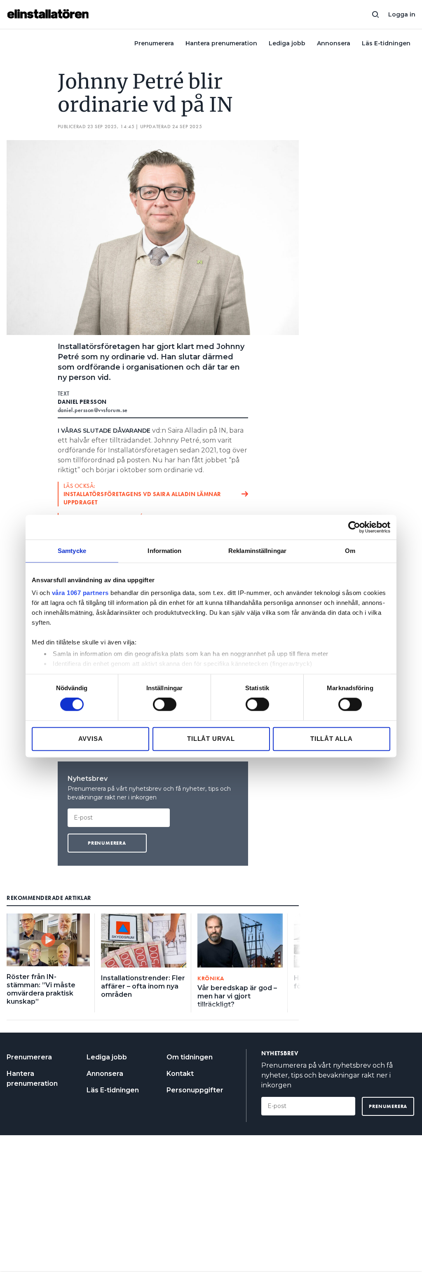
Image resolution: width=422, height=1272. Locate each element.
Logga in (401, 14)
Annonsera (333, 43)
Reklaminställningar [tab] (257, 550)
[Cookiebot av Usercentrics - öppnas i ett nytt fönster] (354, 527)
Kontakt (180, 1074)
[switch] (164, 704)
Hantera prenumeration (221, 43)
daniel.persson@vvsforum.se (93, 410)
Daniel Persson (82, 401)
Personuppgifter (194, 1090)
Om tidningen (189, 1057)
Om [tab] (350, 550)
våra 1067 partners (80, 592)
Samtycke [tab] (72, 550)
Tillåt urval (211, 738)
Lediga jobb (287, 43)
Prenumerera (154, 43)
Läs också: (142, 494)
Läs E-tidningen (386, 43)
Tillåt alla (331, 738)
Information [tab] (164, 550)
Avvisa (90, 738)
